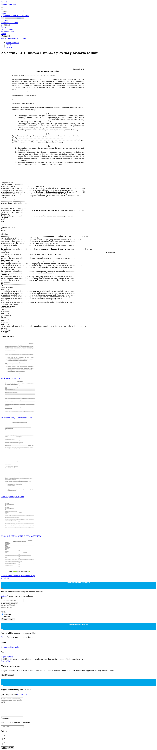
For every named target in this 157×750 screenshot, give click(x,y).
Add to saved (22, 38)
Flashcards (5, 23)
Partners (10, 657)
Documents (5, 647)
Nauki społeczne (12, 43)
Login (3, 13)
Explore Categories (8, 4)
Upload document (8, 16)
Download (5, 578)
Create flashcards (22, 16)
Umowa (9, 47)
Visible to (4, 612)
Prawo (8, 45)
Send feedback (7, 675)
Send (11, 748)
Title (2, 598)
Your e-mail (5, 718)
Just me (7, 617)
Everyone (8, 614)
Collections (14, 23)
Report (3, 657)
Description (9, 603)
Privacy (4, 661)
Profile (3, 34)
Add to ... (5, 36)
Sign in (4, 596)
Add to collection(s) (9, 38)
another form (22, 694)
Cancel (4, 748)
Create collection (8, 619)
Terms (9, 661)
